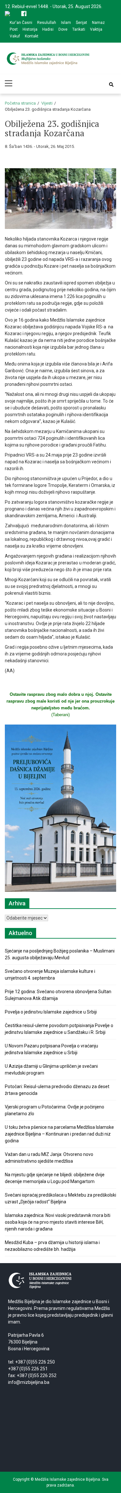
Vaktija (96, 29)
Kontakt (31, 36)
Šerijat (81, 22)
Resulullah (46, 22)
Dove (62, 29)
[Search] (111, 84)
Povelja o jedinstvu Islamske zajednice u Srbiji (51, 1011)
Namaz (98, 22)
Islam (66, 22)
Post (14, 29)
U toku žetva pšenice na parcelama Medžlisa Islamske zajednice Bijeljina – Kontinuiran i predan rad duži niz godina (59, 1134)
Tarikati (78, 29)
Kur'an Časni (21, 22)
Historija (30, 29)
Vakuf (15, 36)
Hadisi (48, 29)
